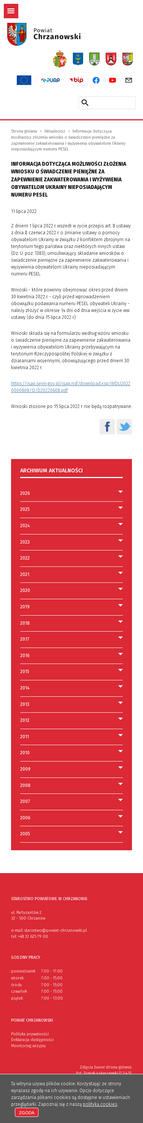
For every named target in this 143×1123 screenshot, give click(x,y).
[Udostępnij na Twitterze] (124, 426)
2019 (25, 606)
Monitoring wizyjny (28, 1045)
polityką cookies (100, 1104)
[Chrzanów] (59, 59)
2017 (24, 639)
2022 (25, 558)
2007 (25, 801)
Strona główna (24, 131)
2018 (25, 623)
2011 (24, 736)
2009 (25, 769)
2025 (25, 509)
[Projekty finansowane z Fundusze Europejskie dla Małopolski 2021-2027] (24, 80)
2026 (25, 493)
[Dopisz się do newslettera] (129, 80)
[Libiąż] (127, 59)
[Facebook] (96, 80)
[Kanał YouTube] (112, 80)
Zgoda (26, 1112)
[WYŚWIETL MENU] (11, 11)
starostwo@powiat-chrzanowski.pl (55, 930)
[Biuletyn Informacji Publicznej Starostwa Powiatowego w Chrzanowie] (76, 80)
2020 (25, 590)
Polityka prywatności (30, 1034)
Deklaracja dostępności (32, 1039)
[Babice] (94, 59)
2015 (24, 671)
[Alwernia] (111, 59)
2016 (25, 655)
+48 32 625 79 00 (33, 936)
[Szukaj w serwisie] (85, 102)
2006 (25, 818)
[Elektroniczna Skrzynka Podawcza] (50, 80)
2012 (24, 720)
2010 (25, 752)
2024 (25, 525)
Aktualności (54, 131)
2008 (25, 785)
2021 (24, 574)
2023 (25, 542)
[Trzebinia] (78, 59)
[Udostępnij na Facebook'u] (107, 426)
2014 (24, 688)
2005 (25, 834)
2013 (24, 704)
